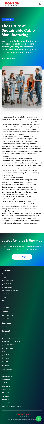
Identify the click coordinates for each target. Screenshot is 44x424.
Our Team (4, 297)
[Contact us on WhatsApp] (39, 418)
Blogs (3, 300)
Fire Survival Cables (7, 369)
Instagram (7, 358)
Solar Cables (5, 373)
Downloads (4, 326)
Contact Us (5, 334)
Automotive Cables (7, 403)
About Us (4, 274)
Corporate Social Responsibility (10, 290)
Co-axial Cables (6, 379)
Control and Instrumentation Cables (11, 406)
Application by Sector (7, 284)
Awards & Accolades (7, 287)
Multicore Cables (6, 393)
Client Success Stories (7, 280)
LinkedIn (6, 361)
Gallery (3, 304)
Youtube (6, 351)
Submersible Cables (7, 389)
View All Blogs (20, 257)
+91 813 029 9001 (9, 344)
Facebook (6, 355)
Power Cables (5, 396)
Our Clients (4, 277)
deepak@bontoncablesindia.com (13, 341)
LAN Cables (5, 383)
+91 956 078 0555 (9, 348)
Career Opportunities (7, 315)
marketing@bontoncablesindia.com (13, 338)
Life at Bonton (5, 318)
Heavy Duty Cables (7, 376)
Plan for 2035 (5, 294)
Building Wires (5, 399)
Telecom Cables (6, 386)
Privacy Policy (5, 307)
